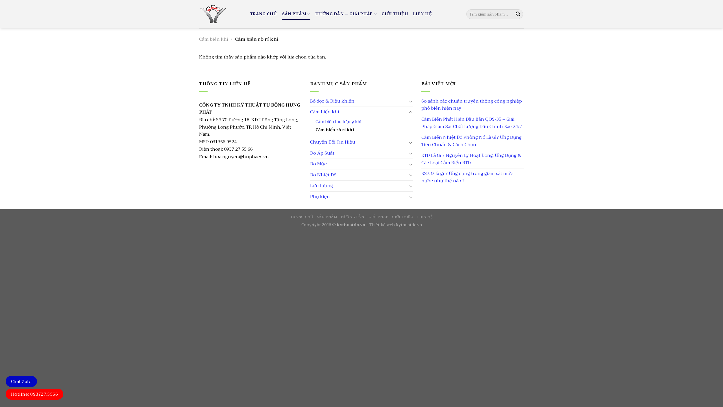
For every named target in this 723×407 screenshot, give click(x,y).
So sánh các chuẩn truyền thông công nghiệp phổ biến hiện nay (471, 104)
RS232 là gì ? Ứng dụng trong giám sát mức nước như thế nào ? (467, 177)
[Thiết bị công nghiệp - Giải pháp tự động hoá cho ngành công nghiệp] (220, 14)
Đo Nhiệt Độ (323, 175)
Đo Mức (318, 164)
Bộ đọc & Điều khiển (332, 101)
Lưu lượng (321, 186)
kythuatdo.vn (409, 224)
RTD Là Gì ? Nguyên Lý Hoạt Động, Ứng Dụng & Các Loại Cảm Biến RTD (471, 159)
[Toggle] (410, 101)
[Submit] (518, 14)
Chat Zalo (21, 381)
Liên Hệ (422, 14)
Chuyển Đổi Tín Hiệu (332, 142)
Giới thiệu (395, 14)
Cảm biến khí (213, 39)
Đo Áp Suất (322, 153)
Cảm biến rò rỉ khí (334, 129)
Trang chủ (263, 14)
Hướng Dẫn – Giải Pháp (344, 14)
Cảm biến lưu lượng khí (338, 121)
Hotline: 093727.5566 (34, 394)
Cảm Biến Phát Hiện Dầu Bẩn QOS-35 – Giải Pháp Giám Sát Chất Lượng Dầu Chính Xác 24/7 (471, 123)
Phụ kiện (320, 197)
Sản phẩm (294, 14)
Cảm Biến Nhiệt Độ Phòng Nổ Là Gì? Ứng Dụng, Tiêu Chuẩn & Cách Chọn (471, 141)
